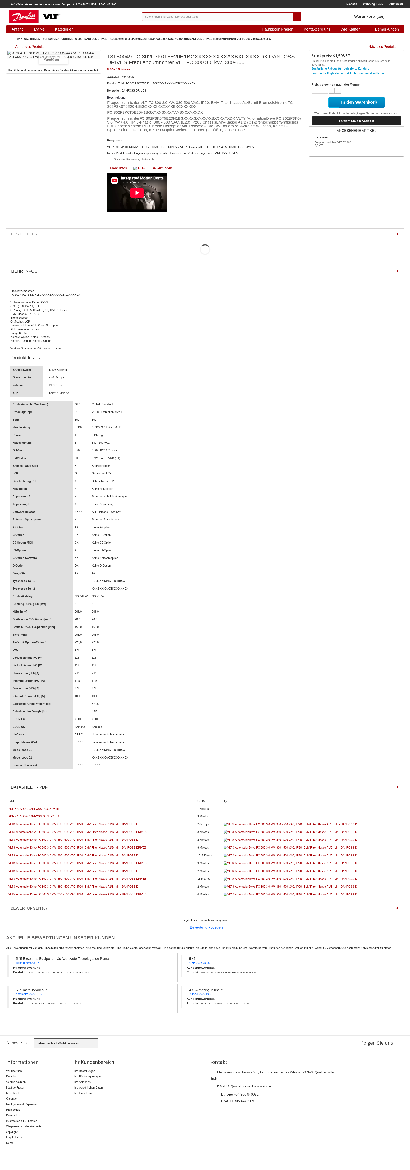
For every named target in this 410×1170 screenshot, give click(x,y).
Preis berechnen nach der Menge (336, 84)
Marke (39, 29)
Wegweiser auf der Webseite (23, 1126)
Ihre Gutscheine (83, 1093)
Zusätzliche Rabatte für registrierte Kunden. (340, 68)
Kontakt (11, 1076)
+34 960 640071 (76, 4)
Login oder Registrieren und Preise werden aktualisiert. (348, 73)
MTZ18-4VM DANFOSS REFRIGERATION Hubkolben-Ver (229, 972)
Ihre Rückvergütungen (87, 1076)
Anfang (18, 29)
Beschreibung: (116, 97)
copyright (12, 1132)
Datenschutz (14, 1115)
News (9, 1143)
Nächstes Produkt (382, 46)
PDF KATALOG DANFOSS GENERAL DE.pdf (36, 816)
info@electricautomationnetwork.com (249, 1086)
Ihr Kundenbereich (93, 1062)
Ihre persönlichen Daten (88, 1087)
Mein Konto (13, 1093)
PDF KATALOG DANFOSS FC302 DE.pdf (34, 808)
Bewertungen (161, 168)
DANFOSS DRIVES (28, 39)
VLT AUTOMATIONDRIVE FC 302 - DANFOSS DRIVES (75, 39)
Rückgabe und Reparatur (21, 1104)
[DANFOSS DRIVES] (72, 16)
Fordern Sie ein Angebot (356, 120)
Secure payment (16, 1082)
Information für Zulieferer (21, 1120)
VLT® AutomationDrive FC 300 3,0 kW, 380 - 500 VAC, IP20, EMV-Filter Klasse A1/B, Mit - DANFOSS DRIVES (77, 832)
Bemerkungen (387, 29)
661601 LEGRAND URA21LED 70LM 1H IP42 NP (225, 1004)
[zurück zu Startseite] (10, 39)
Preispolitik (13, 1109)
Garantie (11, 1098)
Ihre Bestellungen (84, 1071)
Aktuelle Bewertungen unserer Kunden (60, 937)
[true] (297, 16)
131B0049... (322, 137)
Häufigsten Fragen (277, 29)
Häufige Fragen (15, 1087)
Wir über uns (14, 1071)
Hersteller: (114, 90)
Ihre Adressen (82, 1082)
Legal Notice (14, 1137)
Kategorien (64, 29)
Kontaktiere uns (317, 29)
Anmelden (396, 3)
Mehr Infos (118, 168)
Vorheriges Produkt (29, 46)
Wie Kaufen (350, 29)
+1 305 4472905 (103, 4)
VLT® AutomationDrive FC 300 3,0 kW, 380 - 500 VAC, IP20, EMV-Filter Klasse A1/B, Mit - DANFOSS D (73, 824)
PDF (141, 168)
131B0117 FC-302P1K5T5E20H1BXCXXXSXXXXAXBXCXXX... (59, 972)
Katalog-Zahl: (116, 83)
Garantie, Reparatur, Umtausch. (134, 159)
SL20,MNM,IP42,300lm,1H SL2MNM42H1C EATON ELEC (56, 1004)
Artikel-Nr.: (114, 77)
